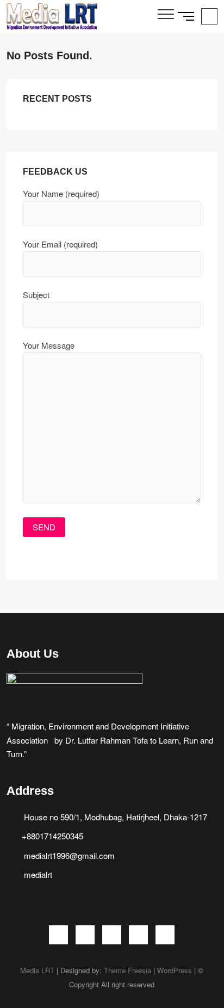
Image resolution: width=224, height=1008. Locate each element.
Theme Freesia (127, 970)
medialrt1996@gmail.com (68, 855)
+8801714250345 (52, 836)
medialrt (37, 874)
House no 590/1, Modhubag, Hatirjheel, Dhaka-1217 (114, 817)
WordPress (174, 970)
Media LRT (37, 970)
